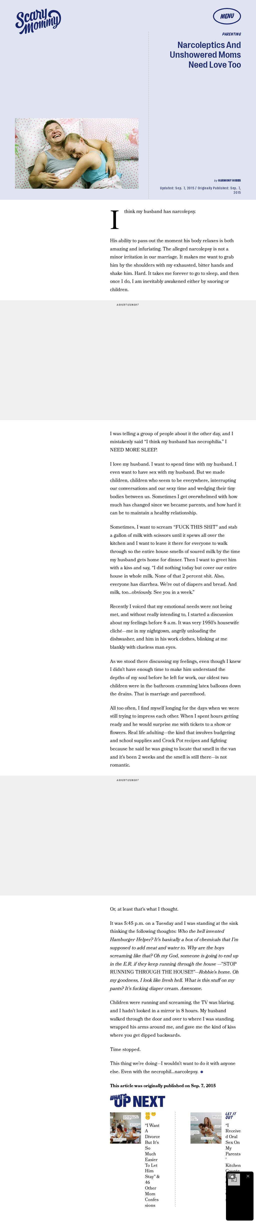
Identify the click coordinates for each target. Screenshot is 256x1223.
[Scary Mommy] (38, 21)
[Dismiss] (248, 1176)
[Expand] (232, 1176)
